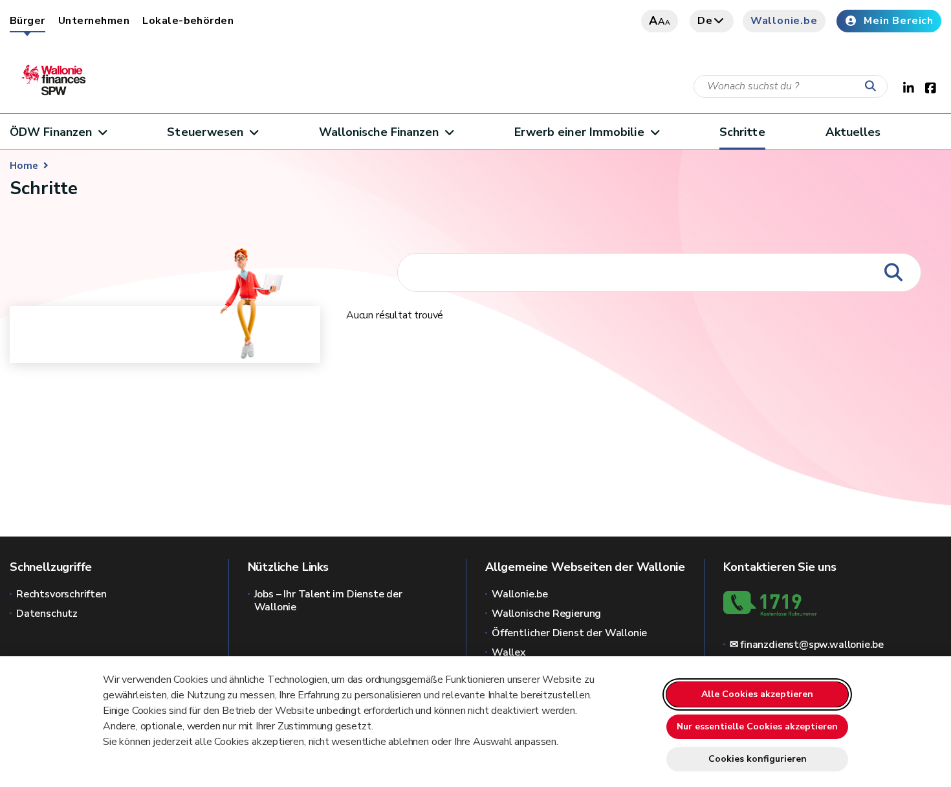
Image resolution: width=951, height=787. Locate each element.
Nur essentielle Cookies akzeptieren (757, 726)
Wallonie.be (784, 21)
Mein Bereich (899, 21)
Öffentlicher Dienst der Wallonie (569, 632)
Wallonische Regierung (546, 613)
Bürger (27, 21)
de (705, 21)
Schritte (742, 132)
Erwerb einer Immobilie (579, 132)
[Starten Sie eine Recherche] (873, 86)
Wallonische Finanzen (379, 132)
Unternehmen (93, 21)
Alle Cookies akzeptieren (757, 694)
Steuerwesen (205, 132)
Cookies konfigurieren (757, 759)
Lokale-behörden (188, 21)
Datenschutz (47, 613)
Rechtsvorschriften (61, 594)
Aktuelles (852, 132)
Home (24, 165)
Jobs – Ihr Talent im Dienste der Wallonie (328, 601)
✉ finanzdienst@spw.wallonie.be (807, 644)
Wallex (509, 652)
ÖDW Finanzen (51, 132)
